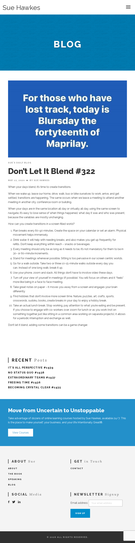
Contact (76, 468)
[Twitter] (13, 502)
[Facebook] (9, 502)
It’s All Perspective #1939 (30, 367)
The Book (15, 474)
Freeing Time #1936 (24, 382)
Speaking (15, 479)
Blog (12, 484)
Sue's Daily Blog (19, 163)
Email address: (79, 502)
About (12, 468)
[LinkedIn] (19, 502)
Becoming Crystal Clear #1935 (34, 387)
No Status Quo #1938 (26, 372)
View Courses (20, 432)
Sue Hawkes (21, 7)
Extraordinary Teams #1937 (32, 377)
